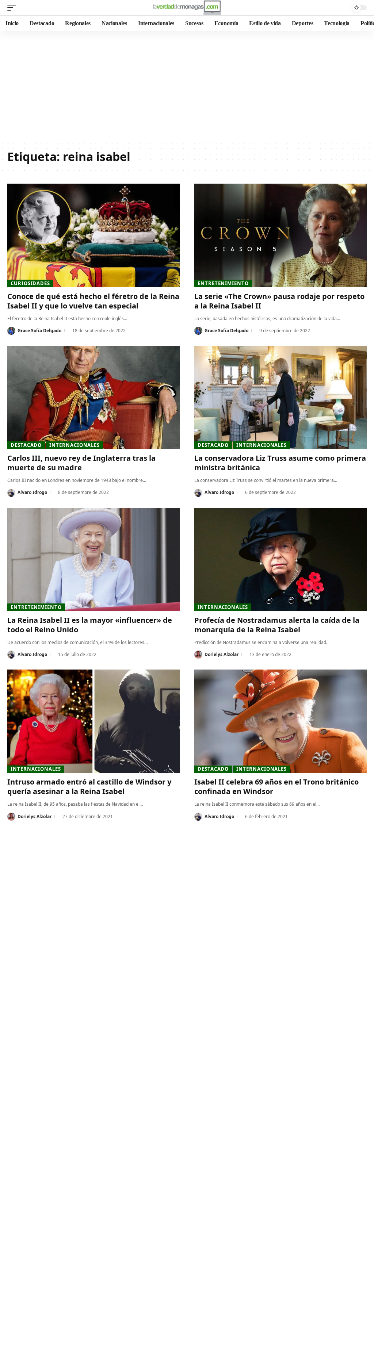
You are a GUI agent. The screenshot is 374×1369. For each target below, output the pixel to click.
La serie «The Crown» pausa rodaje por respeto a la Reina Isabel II (279, 301)
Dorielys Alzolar (221, 654)
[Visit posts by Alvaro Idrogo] (11, 493)
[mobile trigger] (13, 8)
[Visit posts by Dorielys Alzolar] (198, 655)
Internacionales (74, 445)
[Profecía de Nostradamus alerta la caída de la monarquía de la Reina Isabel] (280, 559)
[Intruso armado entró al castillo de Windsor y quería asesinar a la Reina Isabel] (93, 721)
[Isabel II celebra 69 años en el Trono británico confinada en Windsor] (280, 721)
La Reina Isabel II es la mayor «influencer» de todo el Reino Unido (89, 624)
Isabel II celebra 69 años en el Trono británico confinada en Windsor (276, 786)
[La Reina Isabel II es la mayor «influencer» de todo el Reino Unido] (93, 559)
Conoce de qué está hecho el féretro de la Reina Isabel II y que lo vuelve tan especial (93, 301)
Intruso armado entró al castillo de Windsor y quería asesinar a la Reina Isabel (89, 786)
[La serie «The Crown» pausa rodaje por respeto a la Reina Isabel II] (280, 235)
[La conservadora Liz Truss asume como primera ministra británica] (280, 397)
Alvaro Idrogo (32, 492)
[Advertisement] (187, 86)
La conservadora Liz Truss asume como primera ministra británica (280, 462)
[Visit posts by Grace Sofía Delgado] (11, 331)
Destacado (26, 445)
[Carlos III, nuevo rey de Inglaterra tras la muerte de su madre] (93, 397)
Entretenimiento (223, 283)
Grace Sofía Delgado (39, 330)
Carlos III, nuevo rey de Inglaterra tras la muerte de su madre (81, 462)
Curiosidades (30, 283)
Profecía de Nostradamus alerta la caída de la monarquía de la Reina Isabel (276, 624)
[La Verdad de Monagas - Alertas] (186, 7)
